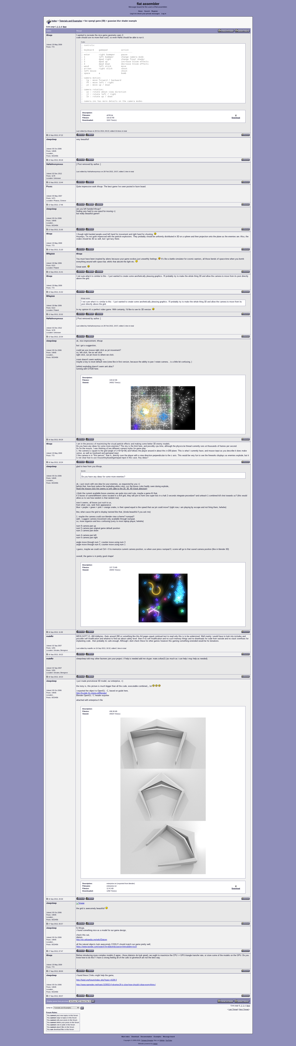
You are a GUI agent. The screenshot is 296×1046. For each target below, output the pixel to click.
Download (135, 1036)
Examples (157, 1036)
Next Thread (244, 1009)
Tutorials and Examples (70, 21)
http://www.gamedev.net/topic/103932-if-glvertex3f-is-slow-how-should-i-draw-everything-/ (116, 984)
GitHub (162, 1040)
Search (147, 11)
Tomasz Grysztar (147, 1040)
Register (154, 11)
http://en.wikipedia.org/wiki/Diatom (91, 939)
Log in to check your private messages (145, 13)
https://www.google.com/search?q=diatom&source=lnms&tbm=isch (106, 946)
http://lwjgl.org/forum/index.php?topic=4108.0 (96, 980)
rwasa (155, 1043)
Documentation (146, 1036)
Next (65, 27)
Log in (163, 13)
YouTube (168, 1040)
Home (140, 11)
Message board (169, 1036)
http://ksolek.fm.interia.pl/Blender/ (91, 693)
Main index (126, 1036)
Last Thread (233, 1009)
